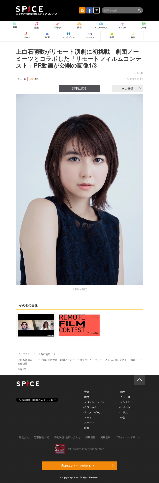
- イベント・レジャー (95, 402)
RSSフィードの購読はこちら (81, 465)
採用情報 (90, 437)
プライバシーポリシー (127, 437)
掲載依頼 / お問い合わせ (67, 437)
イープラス (24, 354)
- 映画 (86, 428)
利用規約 (105, 437)
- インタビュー (127, 402)
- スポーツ (88, 422)
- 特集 (122, 417)
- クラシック (90, 407)
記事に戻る (79, 88)
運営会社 (24, 437)
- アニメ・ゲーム (92, 412)
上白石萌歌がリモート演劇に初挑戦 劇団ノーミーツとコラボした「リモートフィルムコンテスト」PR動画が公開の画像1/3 (78, 58)
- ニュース (124, 396)
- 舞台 (86, 396)
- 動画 (122, 391)
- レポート (124, 407)
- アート (87, 417)
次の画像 (127, 88)
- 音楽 (86, 391)
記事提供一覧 (41, 437)
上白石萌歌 (44, 354)
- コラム (123, 412)
